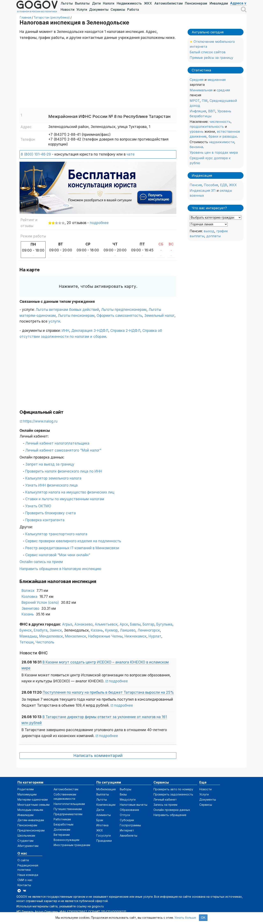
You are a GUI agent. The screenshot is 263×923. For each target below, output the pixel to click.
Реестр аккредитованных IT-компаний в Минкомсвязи (72, 548)
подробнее (99, 223)
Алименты (103, 815)
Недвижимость (129, 3)
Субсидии (127, 820)
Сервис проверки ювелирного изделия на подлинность (73, 541)
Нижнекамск (135, 636)
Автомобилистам (168, 3)
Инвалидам (219, 3)
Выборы (125, 789)
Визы (123, 794)
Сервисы (118, 9)
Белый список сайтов (208, 52)
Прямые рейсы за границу (211, 58)
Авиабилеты (128, 835)
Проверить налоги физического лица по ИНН (63, 471)
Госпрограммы (130, 825)
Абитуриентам (27, 846)
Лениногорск (148, 630)
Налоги (108, 3)
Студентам (25, 840)
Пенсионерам (196, 3)
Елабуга (40, 630)
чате (131, 154)
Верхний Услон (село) (40, 602)
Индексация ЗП (203, 190)
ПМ (205, 101)
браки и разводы (223, 136)
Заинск (56, 630)
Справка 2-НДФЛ (125, 331)
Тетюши (26, 642)
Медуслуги (128, 799)
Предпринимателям (68, 814)
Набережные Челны (105, 636)
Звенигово (30, 608)
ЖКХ (148, 3)
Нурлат (155, 636)
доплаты (213, 236)
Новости (67, 9)
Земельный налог (159, 315)
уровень (196, 131)
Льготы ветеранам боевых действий (67, 310)
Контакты (24, 885)
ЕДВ (223, 185)
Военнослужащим (66, 840)
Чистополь (45, 642)
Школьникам (26, 835)
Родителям (25, 789)
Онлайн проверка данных (171, 810)
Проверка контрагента (45, 520)
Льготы (67, 3)
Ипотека (102, 825)
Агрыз (67, 624)
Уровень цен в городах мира (214, 152)
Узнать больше (185, 917)
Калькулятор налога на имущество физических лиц (69, 492)
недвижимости (221, 142)
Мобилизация (106, 789)
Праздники (104, 840)
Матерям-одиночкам (32, 799)
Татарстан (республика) (51, 17)
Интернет (127, 830)
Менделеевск (51, 636)
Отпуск (125, 815)
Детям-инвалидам (30, 820)
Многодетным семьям (33, 804)
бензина (196, 147)
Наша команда (27, 875)
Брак (99, 820)
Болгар (148, 624)
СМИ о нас (24, 880)
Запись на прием (165, 804)
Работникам (62, 819)
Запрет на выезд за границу (49, 464)
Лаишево (127, 630)
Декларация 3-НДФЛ (89, 331)
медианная (217, 80)
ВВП (211, 111)
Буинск (26, 630)
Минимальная (201, 90)
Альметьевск (106, 624)
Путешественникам (68, 809)
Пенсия (196, 185)
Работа (133, 9)
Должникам (62, 829)
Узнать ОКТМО (38, 506)
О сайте (23, 860)
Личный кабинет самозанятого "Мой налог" (63, 450)
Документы (98, 9)
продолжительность (207, 126)
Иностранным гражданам (72, 845)
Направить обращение (169, 815)
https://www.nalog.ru (40, 421)
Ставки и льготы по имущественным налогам (64, 499)
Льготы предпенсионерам (123, 310)
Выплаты (82, 3)
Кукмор (111, 630)
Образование (129, 810)
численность (220, 122)
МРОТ (195, 101)
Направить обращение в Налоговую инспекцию (60, 569)
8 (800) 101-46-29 (36, 154)
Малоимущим (27, 794)
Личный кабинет (165, 799)
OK (203, 917)
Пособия (211, 185)
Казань (28, 614)
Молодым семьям (30, 810)
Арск (124, 624)
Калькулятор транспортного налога (56, 534)
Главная (25, 17)
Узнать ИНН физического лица (51, 485)
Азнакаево (83, 624)
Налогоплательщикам (69, 804)
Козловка (29, 596)
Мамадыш (28, 636)
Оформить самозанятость (119, 315)
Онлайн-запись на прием (41, 562)
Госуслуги (103, 835)
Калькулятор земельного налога (53, 478)
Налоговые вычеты (133, 804)
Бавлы (135, 624)
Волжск (28, 591)
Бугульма (164, 624)
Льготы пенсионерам (76, 315)
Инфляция (198, 111)
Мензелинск (75, 636)
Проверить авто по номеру (173, 789)
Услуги (81, 9)
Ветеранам (62, 834)
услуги (54, 321)
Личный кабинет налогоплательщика (57, 443)
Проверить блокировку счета (50, 513)
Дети (96, 3)
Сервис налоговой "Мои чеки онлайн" (57, 555)
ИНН (65, 331)
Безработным (63, 824)
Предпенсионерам (31, 830)
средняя (223, 90)
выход (209, 231)
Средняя (196, 80)
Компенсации (105, 804)
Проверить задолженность (173, 794)
